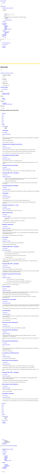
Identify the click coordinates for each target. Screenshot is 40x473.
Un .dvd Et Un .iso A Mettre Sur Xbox (10, 352)
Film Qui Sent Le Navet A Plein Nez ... (10, 360)
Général (5, 157)
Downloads (4, 35)
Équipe (6, 459)
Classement (4, 34)
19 (2, 120)
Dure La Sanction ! (6, 286)
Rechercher (6, 32)
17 (2, 118)
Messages (4, 99)
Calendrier (6, 26)
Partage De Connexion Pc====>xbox (10, 205)
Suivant (3, 124)
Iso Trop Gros (5, 237)
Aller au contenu (3, 0)
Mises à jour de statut (5, 93)
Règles (6, 27)
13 (2, 115)
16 (2, 407)
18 (2, 119)
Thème (3, 439)
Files (3, 108)
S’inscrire (4, 21)
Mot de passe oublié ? (8, 19)
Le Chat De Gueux (6, 310)
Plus (5, 29)
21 (2, 122)
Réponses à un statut (5, 94)
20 (2, 121)
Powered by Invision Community (11, 445)
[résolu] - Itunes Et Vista (7, 212)
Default (6, 440)
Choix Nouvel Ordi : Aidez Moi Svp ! (10, 322)
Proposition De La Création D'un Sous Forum (12, 144)
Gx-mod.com (4, 23)
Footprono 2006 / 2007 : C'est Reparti (10, 172)
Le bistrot (5, 132)
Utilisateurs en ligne (8, 460)
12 (2, 114)
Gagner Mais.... (5, 193)
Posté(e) (6, 134)
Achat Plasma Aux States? (8, 393)
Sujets (3, 98)
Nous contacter (4, 442)
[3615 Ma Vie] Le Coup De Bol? (9, 299)
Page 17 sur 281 (5, 126)
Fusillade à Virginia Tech (7, 224)
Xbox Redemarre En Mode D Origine (10, 155)
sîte (5, 191)
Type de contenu (4, 87)
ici (21, 210)
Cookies (3, 443)
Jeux (5, 146)
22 (2, 123)
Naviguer (4, 24)
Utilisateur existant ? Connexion (7, 449)
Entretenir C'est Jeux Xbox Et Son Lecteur (11, 273)
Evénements (4, 103)
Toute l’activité (7, 31)
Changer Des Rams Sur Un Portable (10, 165)
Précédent (4, 113)
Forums (6, 25)
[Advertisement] (20, 56)
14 (2, 116)
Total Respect (5, 130)
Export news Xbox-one (6, 42)
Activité (3, 30)
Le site (5, 288)
